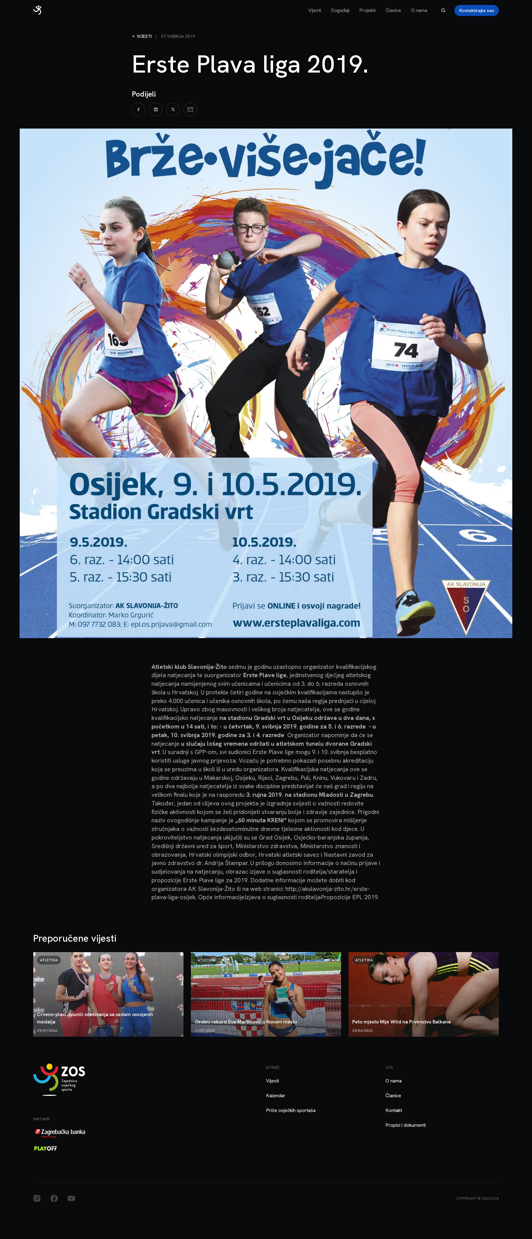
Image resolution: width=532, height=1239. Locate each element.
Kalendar (275, 1095)
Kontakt (393, 1110)
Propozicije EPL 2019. (350, 897)
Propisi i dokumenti (405, 1125)
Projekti (367, 10)
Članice (393, 10)
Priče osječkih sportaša (291, 1110)
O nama (419, 10)
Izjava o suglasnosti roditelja (282, 897)
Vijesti (314, 10)
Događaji (340, 10)
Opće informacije (221, 897)
